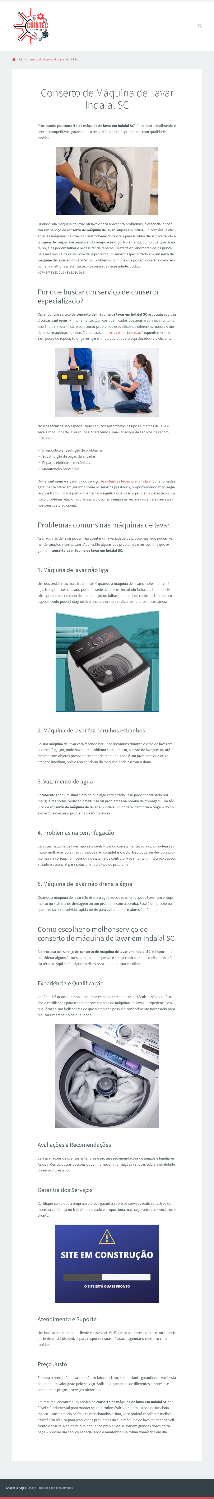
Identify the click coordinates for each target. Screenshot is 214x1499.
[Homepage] (30, 26)
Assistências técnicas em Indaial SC (129, 481)
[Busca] (196, 22)
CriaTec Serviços (16, 1488)
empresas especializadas (121, 332)
